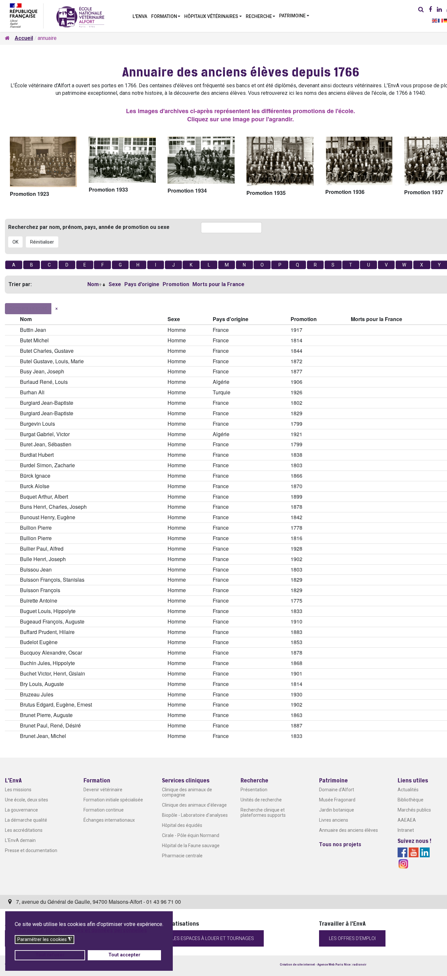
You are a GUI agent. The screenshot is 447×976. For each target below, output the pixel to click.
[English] (435, 20)
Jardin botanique (336, 810)
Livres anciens (333, 820)
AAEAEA (407, 820)
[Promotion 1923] (43, 162)
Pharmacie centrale (182, 855)
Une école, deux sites (26, 799)
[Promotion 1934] (201, 160)
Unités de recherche (261, 799)
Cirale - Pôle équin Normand (190, 835)
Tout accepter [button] (124, 955)
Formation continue (103, 810)
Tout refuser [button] (49, 955)
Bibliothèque (410, 799)
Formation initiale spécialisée (113, 799)
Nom (93, 284)
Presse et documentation (31, 850)
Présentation (254, 789)
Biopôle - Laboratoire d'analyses (195, 815)
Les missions (18, 789)
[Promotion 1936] (358, 161)
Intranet (406, 830)
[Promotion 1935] (279, 161)
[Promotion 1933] (122, 160)
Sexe (115, 284)
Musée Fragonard (337, 799)
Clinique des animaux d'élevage (194, 805)
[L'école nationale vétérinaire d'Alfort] (80, 16)
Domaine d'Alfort (336, 789)
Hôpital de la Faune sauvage (191, 845)
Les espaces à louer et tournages (213, 938)
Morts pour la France (218, 284)
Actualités (408, 789)
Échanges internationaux (109, 820)
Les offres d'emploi (352, 938)
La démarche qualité (26, 820)
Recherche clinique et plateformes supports (263, 812)
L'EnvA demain (20, 840)
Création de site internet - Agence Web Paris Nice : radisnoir (323, 964)
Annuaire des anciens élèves (348, 830)
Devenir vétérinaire (102, 789)
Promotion (176, 284)
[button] (166, 16)
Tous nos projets (340, 844)
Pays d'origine (141, 284)
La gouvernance (21, 810)
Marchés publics (414, 810)
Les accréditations (24, 830)
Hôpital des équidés (182, 825)
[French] (441, 20)
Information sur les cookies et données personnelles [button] (81, 930)
